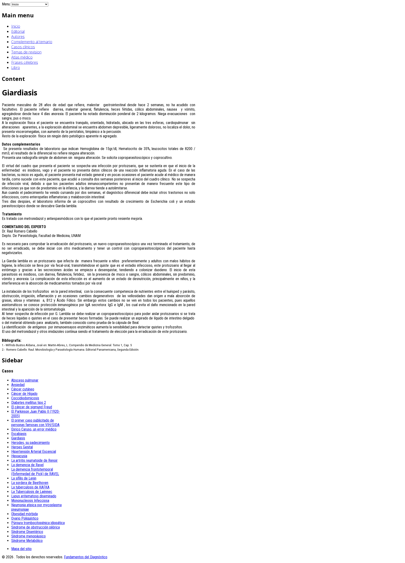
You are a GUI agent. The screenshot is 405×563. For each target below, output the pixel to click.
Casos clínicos (23, 46)
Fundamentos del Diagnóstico (85, 557)
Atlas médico (22, 57)
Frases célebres (24, 62)
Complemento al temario (31, 41)
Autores (18, 36)
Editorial (18, 31)
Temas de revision (26, 52)
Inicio (15, 26)
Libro (15, 67)
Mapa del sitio (21, 549)
